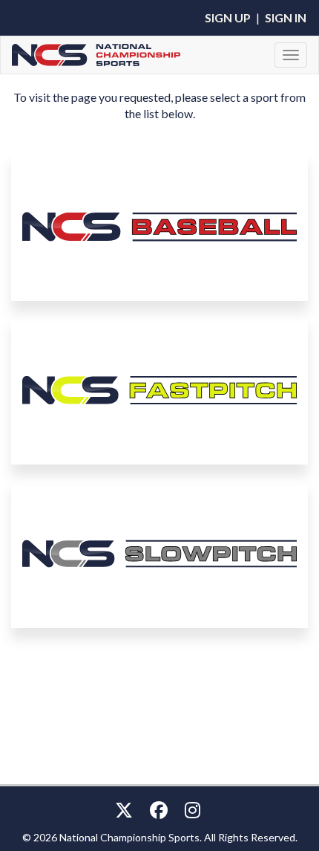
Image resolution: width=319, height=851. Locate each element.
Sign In (285, 17)
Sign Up (228, 17)
